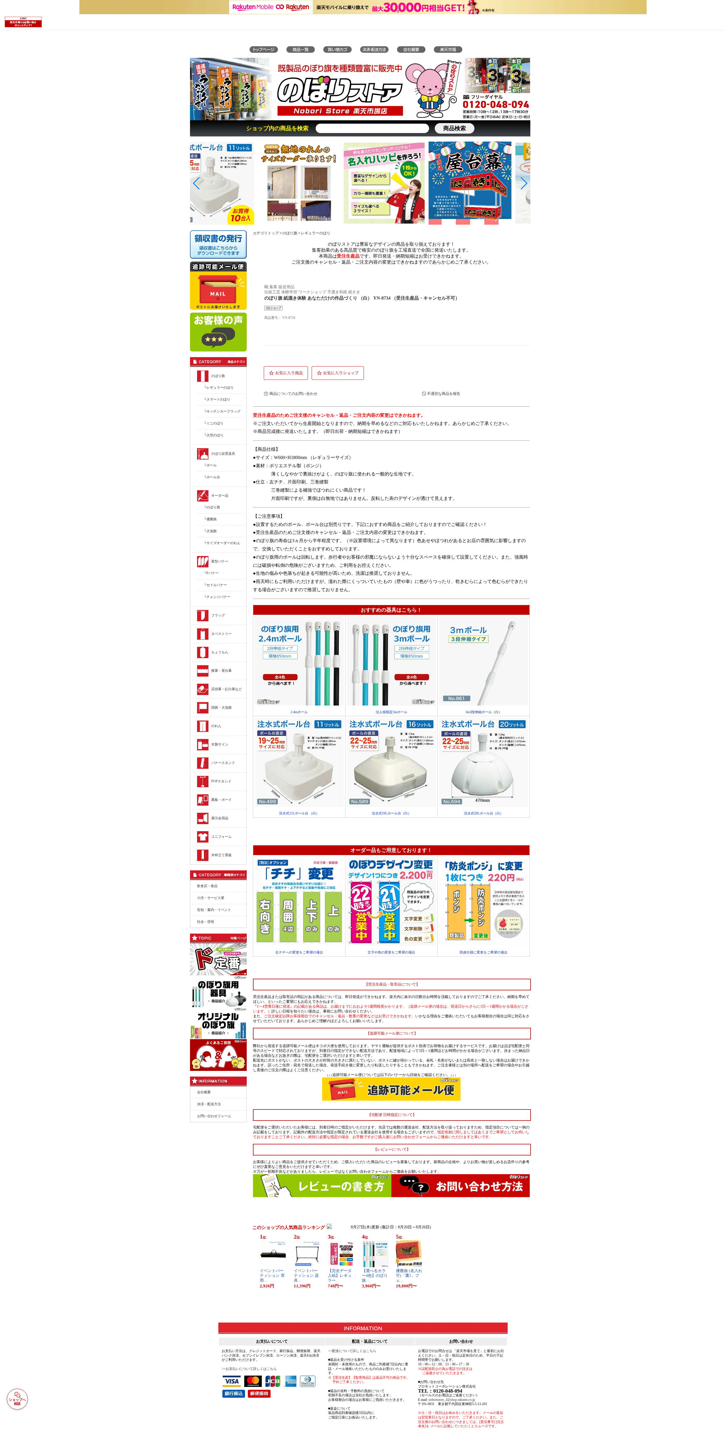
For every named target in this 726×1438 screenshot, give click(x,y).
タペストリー (221, 634)
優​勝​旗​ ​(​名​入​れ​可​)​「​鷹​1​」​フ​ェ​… (409, 1276)
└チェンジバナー (217, 597)
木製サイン (219, 744)
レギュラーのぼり (315, 233)
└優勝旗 (210, 519)
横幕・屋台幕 (221, 671)
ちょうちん (219, 652)
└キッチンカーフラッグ (222, 411)
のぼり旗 (218, 376)
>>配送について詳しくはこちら (352, 1351)
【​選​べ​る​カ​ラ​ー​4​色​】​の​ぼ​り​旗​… (375, 1276)
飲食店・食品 (207, 886)
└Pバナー (211, 573)
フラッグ (218, 615)
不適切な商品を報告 (443, 393)
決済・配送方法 (209, 1104)
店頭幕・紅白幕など (226, 689)
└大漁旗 (210, 531)
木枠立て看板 (221, 855)
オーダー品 (219, 496)
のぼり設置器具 (223, 454)
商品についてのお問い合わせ (293, 393)
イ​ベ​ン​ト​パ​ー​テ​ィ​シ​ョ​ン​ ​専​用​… (272, 1276)
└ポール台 (212, 477)
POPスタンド (221, 781)
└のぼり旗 (212, 507)
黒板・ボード (221, 800)
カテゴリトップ (266, 233)
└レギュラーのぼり (219, 387)
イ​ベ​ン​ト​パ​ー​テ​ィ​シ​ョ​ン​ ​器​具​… (306, 1276)
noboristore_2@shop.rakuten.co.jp (452, 1400)
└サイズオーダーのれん (222, 543)
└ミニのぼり (213, 423)
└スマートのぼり (217, 399)
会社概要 (204, 1092)
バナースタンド (223, 763)
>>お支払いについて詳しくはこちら (249, 1369)
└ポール (210, 465)
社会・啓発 (205, 922)
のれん (216, 726)
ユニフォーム (221, 837)
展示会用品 (219, 818)
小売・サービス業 (210, 898)
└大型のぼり (213, 435)
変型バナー (219, 561)
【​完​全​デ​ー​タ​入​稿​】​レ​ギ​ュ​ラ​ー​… (340, 1276)
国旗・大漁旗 (221, 707)
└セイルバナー (215, 585)
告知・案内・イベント (214, 910)
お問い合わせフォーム (214, 1116)
